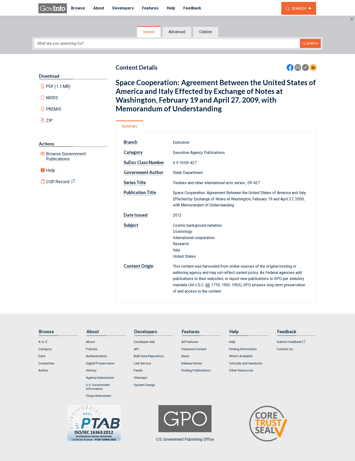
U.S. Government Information (98, 387)
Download (49, 76)
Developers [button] (123, 8)
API (136, 349)
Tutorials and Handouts (245, 363)
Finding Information (243, 349)
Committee (46, 363)
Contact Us (285, 349)
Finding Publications (195, 370)
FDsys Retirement (98, 396)
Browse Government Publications (66, 156)
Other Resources (241, 370)
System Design (144, 385)
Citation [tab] (205, 32)
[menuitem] (78, 8)
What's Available (240, 356)
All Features (189, 342)
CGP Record (57, 181)
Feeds (138, 370)
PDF (58, 86)
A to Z (42, 342)
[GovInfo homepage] (52, 8)
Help (50, 170)
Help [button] (171, 8)
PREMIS (53, 109)
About (90, 342)
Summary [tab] (129, 126)
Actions (46, 143)
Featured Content (193, 349)
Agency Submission (100, 377)
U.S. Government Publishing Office (185, 439)
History (91, 370)
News (185, 356)
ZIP (49, 120)
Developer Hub (144, 342)
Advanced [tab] (177, 32)
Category (45, 349)
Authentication (96, 356)
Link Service (142, 363)
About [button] (98, 8)
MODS (52, 97)
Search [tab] (149, 32)
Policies (91, 349)
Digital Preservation (100, 363)
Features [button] (150, 8)
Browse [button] (78, 8)
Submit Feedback (289, 342)
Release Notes (191, 363)
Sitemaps (140, 377)
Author (43, 370)
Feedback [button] (192, 8)
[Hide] (351, 19)
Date (41, 356)
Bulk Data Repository (149, 356)
